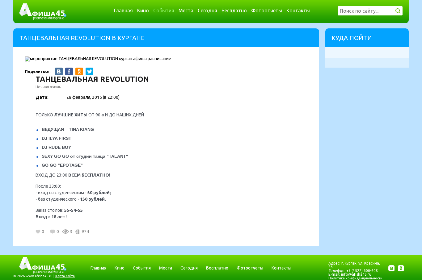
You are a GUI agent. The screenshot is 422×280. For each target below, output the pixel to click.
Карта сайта (65, 276)
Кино (143, 10)
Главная (123, 10)
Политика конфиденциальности (355, 278)
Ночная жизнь (48, 87)
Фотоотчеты (266, 10)
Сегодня (207, 10)
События (163, 10)
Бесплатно (234, 10)
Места (186, 10)
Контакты (298, 10)
